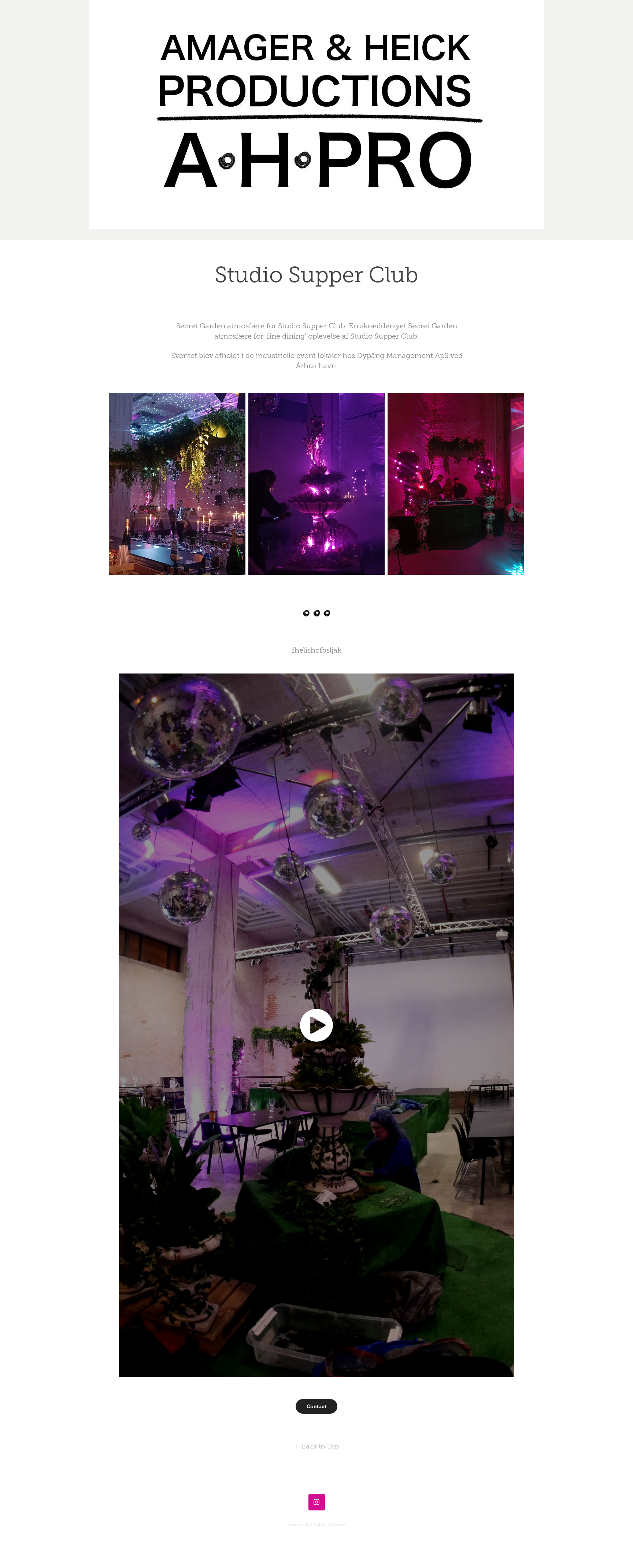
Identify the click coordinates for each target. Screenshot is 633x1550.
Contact (316, 1406)
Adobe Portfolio (329, 1524)
